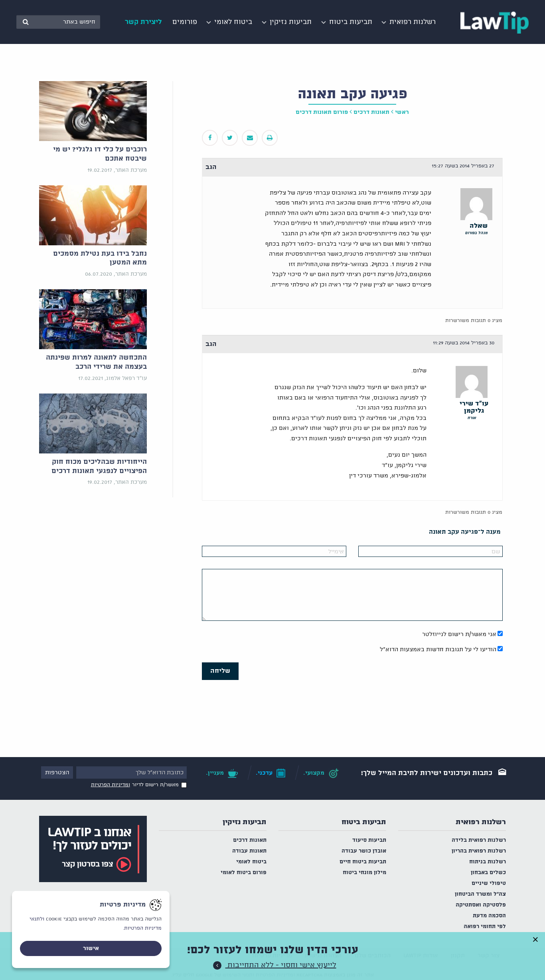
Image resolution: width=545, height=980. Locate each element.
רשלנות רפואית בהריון (479, 851)
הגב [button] (211, 167)
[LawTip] (494, 22)
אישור (91, 948)
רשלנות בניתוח (487, 862)
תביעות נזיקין (245, 822)
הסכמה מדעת (489, 915)
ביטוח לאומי (251, 862)
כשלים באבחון (488, 872)
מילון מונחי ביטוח (364, 872)
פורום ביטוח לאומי (244, 872)
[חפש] (25, 22)
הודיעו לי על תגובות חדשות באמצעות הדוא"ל (438, 649)
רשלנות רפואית (481, 822)
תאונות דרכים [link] (371, 112)
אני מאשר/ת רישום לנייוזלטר (459, 634)
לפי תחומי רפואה (485, 926)
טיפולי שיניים (489, 883)
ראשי (402, 112)
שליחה (220, 671)
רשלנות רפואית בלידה (479, 840)
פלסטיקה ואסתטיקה (481, 905)
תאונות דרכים (250, 840)
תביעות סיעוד (369, 840)
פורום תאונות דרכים (322, 112)
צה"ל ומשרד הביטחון (480, 894)
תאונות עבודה (249, 851)
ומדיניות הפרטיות (110, 784)
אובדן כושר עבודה (364, 851)
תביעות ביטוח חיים (363, 862)
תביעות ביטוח (364, 822)
